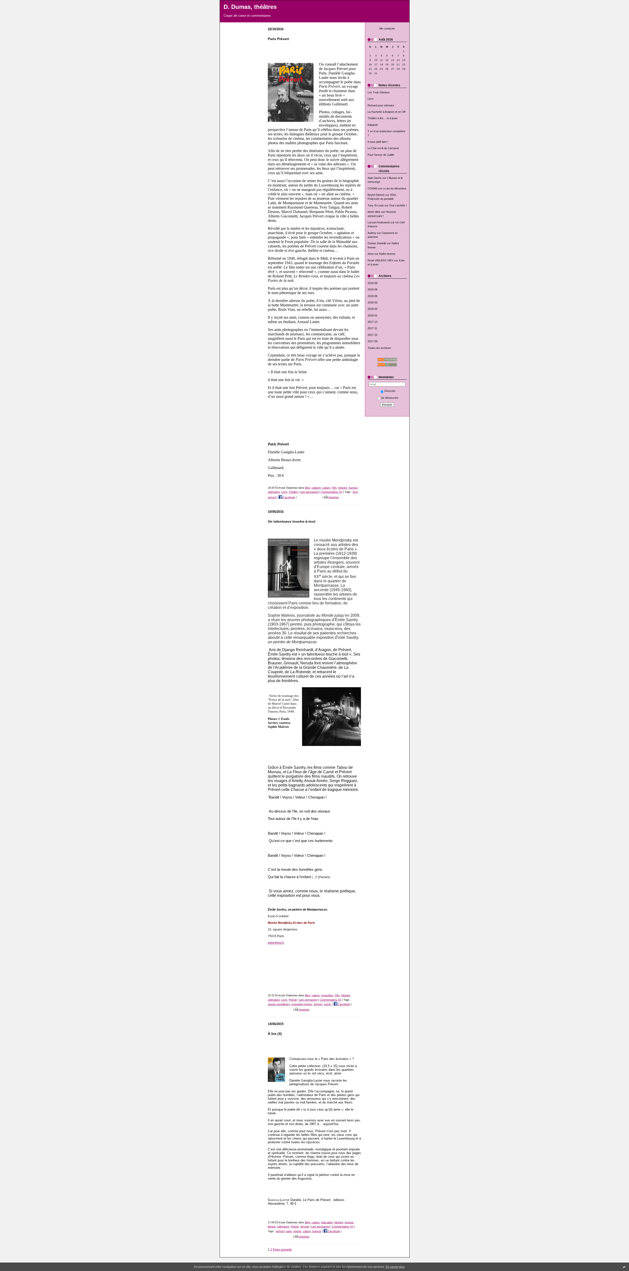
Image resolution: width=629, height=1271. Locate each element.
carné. (327, 1004)
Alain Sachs (375, 177)
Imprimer (333, 497)
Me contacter (387, 28)
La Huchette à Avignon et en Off (386, 111)
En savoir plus (395, 1267)
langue (272, 1226)
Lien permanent (309, 491)
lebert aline (374, 211)
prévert (272, 497)
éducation (327, 1222)
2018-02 (372, 308)
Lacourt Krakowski (379, 222)
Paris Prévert (278, 39)
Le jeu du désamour (394, 188)
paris (289, 1231)
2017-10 (372, 334)
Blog (307, 487)
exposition (327, 995)
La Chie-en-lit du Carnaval (383, 148)
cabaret (316, 487)
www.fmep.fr (276, 942)
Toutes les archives (379, 347)
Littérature (274, 491)
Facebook (288, 497)
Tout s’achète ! (398, 205)
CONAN (372, 188)
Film (334, 487)
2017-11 (372, 328)
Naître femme (387, 253)
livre (355, 491)
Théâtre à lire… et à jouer (383, 118)
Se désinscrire (389, 397)
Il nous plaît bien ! (378, 141)
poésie (297, 1231)
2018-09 (372, 283)
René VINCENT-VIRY (380, 260)
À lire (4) (275, 1034)
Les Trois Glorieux (379, 92)
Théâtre (293, 491)
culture (326, 487)
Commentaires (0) (332, 491)
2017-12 (372, 321)
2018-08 (372, 289)
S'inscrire (389, 390)
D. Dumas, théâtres (250, 7)
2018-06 (372, 296)
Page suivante (282, 1249)
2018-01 (372, 315)
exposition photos (301, 1004)
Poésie (293, 999)
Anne (371, 253)
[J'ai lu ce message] (624, 1267)
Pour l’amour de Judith (381, 154)
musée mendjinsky (279, 1004)
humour (353, 487)
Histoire (342, 487)
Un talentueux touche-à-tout (291, 521)
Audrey (372, 232)
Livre (370, 98)
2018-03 (372, 302)
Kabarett (373, 124)
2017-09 (372, 341)
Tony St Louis (376, 205)
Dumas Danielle (377, 243)
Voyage (304, 1226)
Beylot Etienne (376, 194)
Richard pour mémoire (381, 105)
